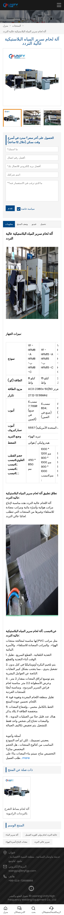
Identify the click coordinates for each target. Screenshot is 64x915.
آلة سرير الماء (12, 834)
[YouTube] (31, 888)
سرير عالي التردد (42, 841)
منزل (5, 25)
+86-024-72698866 (21, 880)
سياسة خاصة (28, 209)
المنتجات (16, 25)
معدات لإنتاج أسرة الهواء (16, 841)
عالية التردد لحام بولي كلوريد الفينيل (41, 834)
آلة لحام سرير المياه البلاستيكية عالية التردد (24, 31)
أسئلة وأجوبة (13, 736)
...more (25, 758)
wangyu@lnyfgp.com (22, 871)
